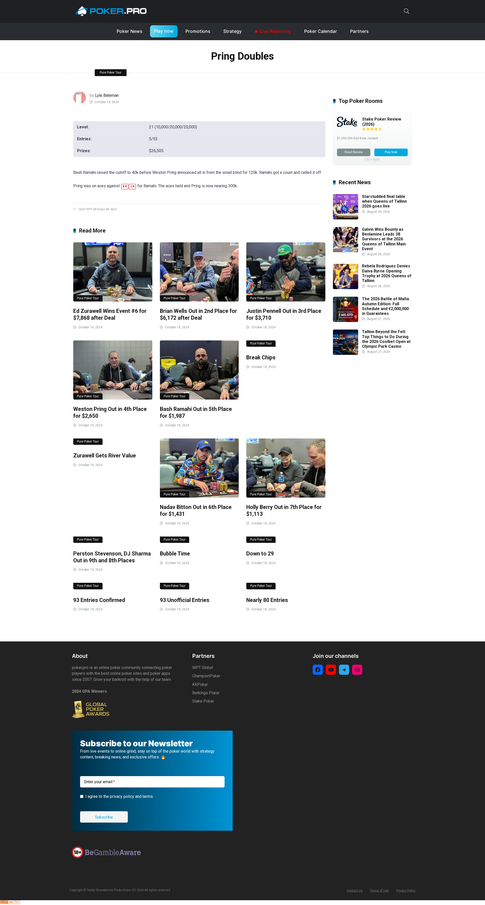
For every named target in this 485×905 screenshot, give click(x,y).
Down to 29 (260, 553)
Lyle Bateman (107, 95)
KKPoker (200, 684)
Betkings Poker (206, 692)
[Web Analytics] (10, 902)
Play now (164, 31)
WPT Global (202, 667)
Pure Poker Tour (111, 72)
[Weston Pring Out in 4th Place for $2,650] (112, 370)
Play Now (391, 152)
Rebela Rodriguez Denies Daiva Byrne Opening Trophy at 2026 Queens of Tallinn (386, 273)
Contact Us (354, 890)
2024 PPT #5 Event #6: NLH (97, 209)
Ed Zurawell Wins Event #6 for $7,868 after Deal (110, 314)
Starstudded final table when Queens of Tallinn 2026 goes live (384, 201)
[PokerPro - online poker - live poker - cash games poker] (111, 11)
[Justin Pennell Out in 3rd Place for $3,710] (285, 272)
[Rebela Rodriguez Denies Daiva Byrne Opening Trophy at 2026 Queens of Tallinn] (345, 287)
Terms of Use (379, 890)
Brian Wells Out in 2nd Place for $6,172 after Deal (198, 314)
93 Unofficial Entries (184, 600)
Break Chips (261, 357)
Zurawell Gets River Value (104, 455)
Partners (359, 31)
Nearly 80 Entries (267, 600)
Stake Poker (203, 701)
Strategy (232, 31)
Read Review (354, 152)
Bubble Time (175, 553)
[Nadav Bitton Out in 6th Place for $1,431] (199, 468)
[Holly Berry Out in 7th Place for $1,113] (285, 468)
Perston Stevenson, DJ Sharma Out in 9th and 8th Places (112, 557)
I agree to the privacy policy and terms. (119, 796)
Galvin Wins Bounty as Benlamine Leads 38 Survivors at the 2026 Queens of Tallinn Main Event (384, 239)
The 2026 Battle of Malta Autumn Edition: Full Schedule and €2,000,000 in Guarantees (385, 306)
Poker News (129, 31)
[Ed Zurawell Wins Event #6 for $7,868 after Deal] (112, 272)
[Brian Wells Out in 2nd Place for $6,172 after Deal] (199, 272)
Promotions (197, 31)
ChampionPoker (206, 676)
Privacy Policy (406, 890)
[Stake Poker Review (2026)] (347, 125)
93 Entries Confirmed (99, 600)
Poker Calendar (320, 31)
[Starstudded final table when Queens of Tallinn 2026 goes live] (345, 218)
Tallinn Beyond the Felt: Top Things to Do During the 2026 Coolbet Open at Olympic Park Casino (386, 339)
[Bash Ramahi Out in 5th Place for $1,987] (199, 370)
